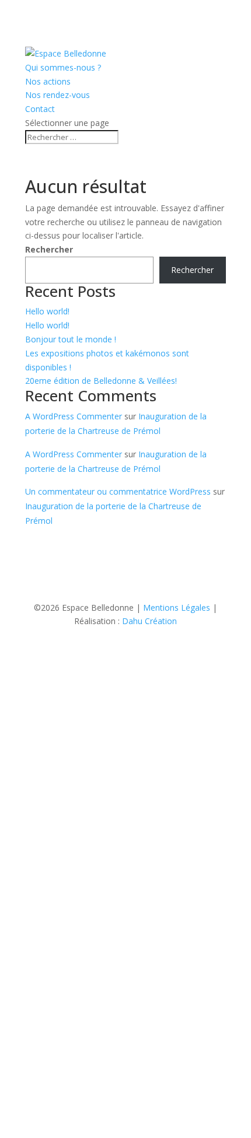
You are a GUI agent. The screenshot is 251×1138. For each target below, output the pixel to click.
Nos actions (48, 81)
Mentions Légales (176, 607)
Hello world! (47, 311)
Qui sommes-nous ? (63, 67)
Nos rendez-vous (57, 94)
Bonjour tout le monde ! (70, 339)
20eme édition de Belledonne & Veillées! (101, 380)
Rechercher (49, 249)
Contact (40, 108)
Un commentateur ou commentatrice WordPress (118, 491)
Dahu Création (149, 620)
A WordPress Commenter (73, 416)
